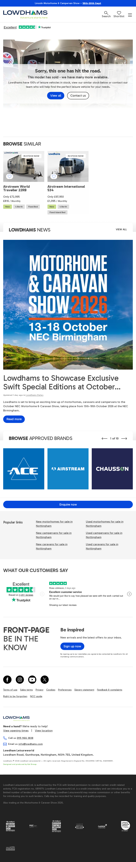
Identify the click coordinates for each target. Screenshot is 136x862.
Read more (14, 419)
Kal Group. (32, 764)
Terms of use (10, 689)
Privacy (39, 689)
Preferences (65, 689)
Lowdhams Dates (34, 395)
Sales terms (26, 689)
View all (55, 95)
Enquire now (68, 504)
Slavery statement (84, 689)
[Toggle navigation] (130, 15)
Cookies (50, 689)
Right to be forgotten (15, 696)
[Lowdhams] (25, 14)
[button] (106, 14)
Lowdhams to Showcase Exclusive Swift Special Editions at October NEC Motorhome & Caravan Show (61, 382)
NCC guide (36, 696)
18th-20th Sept (92, 3)
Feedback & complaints (109, 689)
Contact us (78, 95)
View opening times (16, 730)
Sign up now (72, 646)
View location (44, 730)
